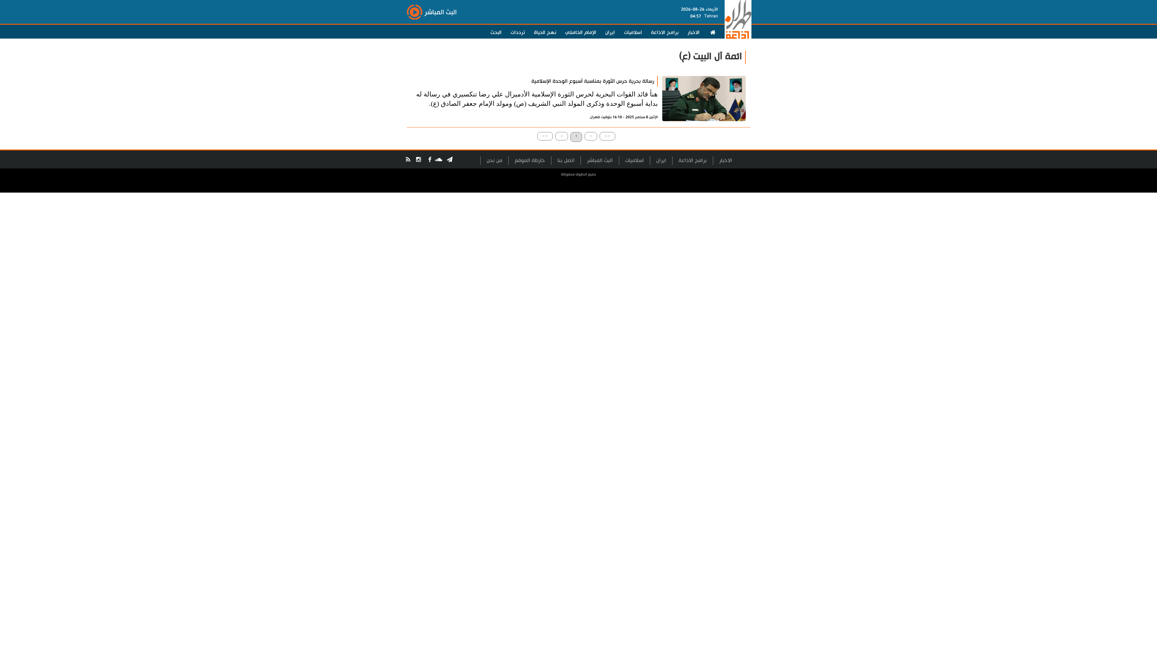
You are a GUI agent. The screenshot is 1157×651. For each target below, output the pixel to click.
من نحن (494, 160)
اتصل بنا (566, 160)
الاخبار (694, 33)
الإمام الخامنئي (580, 33)
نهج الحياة (545, 33)
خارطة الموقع (530, 160)
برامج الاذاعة (665, 33)
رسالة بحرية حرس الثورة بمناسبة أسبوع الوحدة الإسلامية (592, 81)
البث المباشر (600, 160)
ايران (610, 33)
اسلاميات (633, 33)
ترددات (518, 33)
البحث (496, 33)
